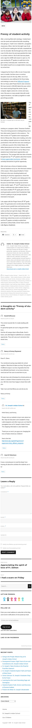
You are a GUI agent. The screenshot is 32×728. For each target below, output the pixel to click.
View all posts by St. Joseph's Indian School (18, 269)
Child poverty (21, 280)
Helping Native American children (19, 286)
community (12, 282)
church (6, 282)
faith (17, 282)
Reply (3, 344)
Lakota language (18, 289)
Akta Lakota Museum (17, 277)
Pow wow (14, 291)
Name (3, 517)
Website (3, 535)
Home (4, 709)
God (11, 284)
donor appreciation (8, 159)
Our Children (6, 717)
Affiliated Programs (23, 81)
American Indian (20, 279)
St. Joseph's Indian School (10, 275)
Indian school (18, 287)
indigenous (26, 287)
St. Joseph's (21, 295)
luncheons (17, 159)
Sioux (7, 295)
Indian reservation (9, 287)
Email (3, 526)
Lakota (3, 289)
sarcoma (3, 295)
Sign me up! (6, 627)
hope (2, 287)
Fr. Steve (21, 282)
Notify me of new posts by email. (12, 548)
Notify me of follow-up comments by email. (15, 544)
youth (10, 296)
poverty (9, 291)
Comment (4, 492)
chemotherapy (13, 280)
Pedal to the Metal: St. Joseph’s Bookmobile (15, 689)
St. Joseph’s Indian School (11, 713)
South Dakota (13, 295)
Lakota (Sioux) (9, 289)
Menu (3, 26)
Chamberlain (4, 280)
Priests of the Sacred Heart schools (17, 293)
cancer (28, 279)
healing (15, 284)
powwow (19, 291)
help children (21, 284)
